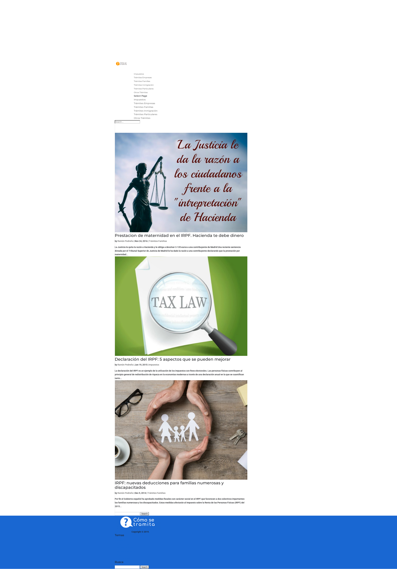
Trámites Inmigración (146, 110)
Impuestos (140, 99)
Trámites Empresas (144, 103)
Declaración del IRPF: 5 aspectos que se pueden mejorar (173, 359)
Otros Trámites (142, 118)
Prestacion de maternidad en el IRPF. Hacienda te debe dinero (179, 235)
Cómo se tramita (123, 532)
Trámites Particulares (145, 114)
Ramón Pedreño (125, 241)
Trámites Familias (143, 107)
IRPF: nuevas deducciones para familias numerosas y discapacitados (169, 485)
